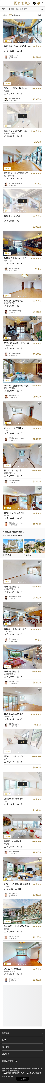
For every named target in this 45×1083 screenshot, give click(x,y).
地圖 (24, 1079)
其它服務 (5, 1054)
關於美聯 (5, 1033)
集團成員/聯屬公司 (9, 1061)
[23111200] (38, 3)
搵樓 (4, 1040)
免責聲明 (4, 1076)
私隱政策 (10, 1076)
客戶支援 (5, 1047)
